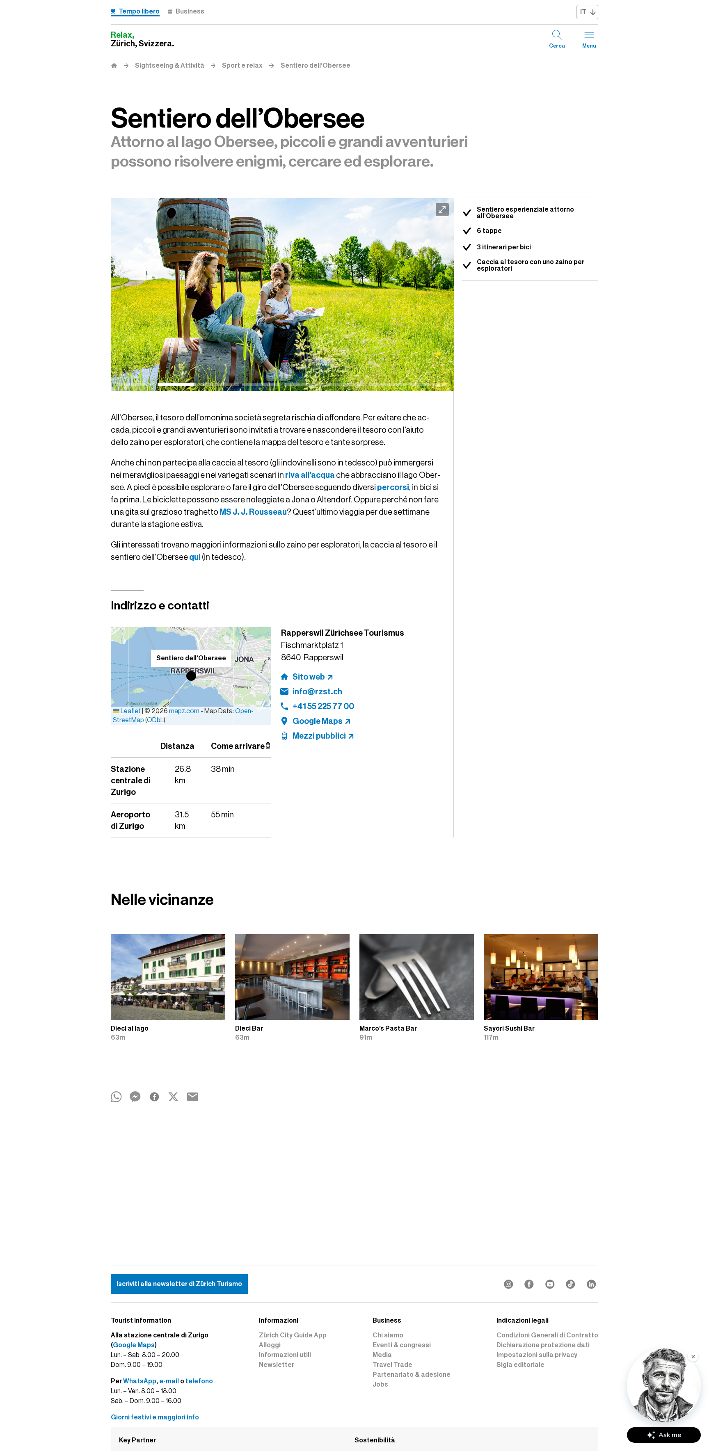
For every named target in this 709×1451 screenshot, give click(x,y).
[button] (191, 676)
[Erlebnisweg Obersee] (282, 294)
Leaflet (130, 711)
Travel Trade (392, 1365)
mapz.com (185, 711)
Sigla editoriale (520, 1365)
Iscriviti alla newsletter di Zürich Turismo (179, 1284)
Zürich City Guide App (293, 1335)
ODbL (155, 720)
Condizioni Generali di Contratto (547, 1335)
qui (195, 557)
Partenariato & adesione (412, 1374)
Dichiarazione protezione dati (543, 1345)
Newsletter (276, 1365)
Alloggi (270, 1345)
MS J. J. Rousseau (253, 512)
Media (382, 1355)
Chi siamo (388, 1335)
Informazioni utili (285, 1355)
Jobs (380, 1384)
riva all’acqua (310, 475)
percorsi (393, 487)
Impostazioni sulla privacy (536, 1355)
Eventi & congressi (402, 1345)
